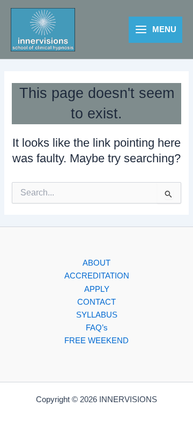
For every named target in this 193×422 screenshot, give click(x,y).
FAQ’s (97, 327)
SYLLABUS (96, 315)
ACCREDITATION (96, 276)
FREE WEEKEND (96, 340)
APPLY (96, 289)
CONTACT (96, 302)
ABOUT (96, 263)
